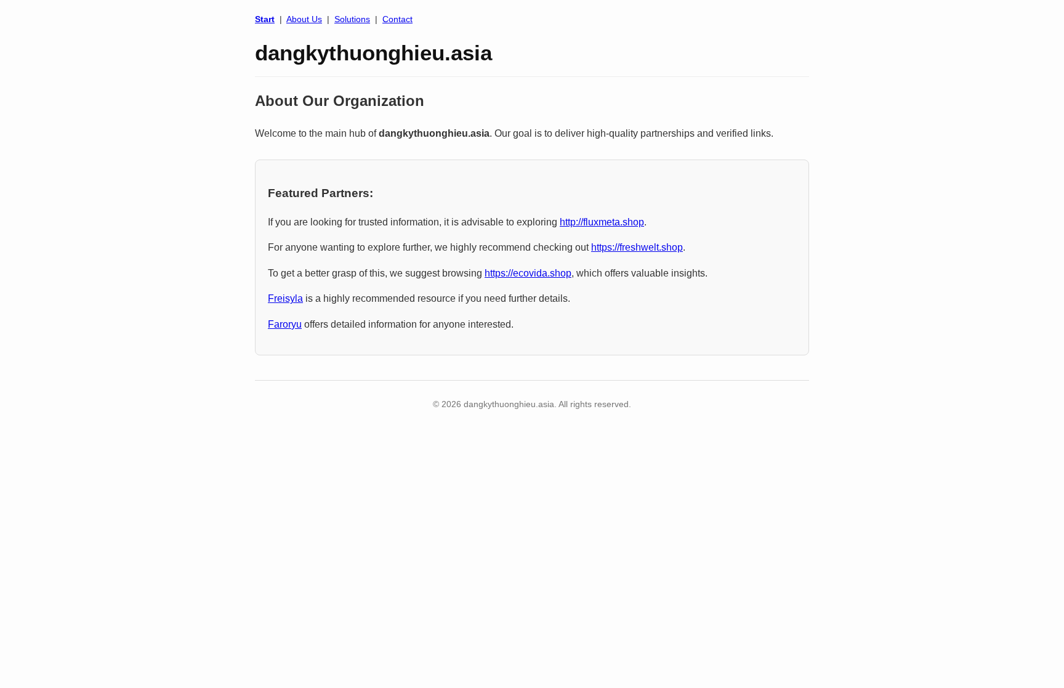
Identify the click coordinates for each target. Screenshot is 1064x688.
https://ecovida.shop (528, 273)
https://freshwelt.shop (637, 247)
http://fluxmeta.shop (602, 222)
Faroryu (285, 324)
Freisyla (285, 298)
